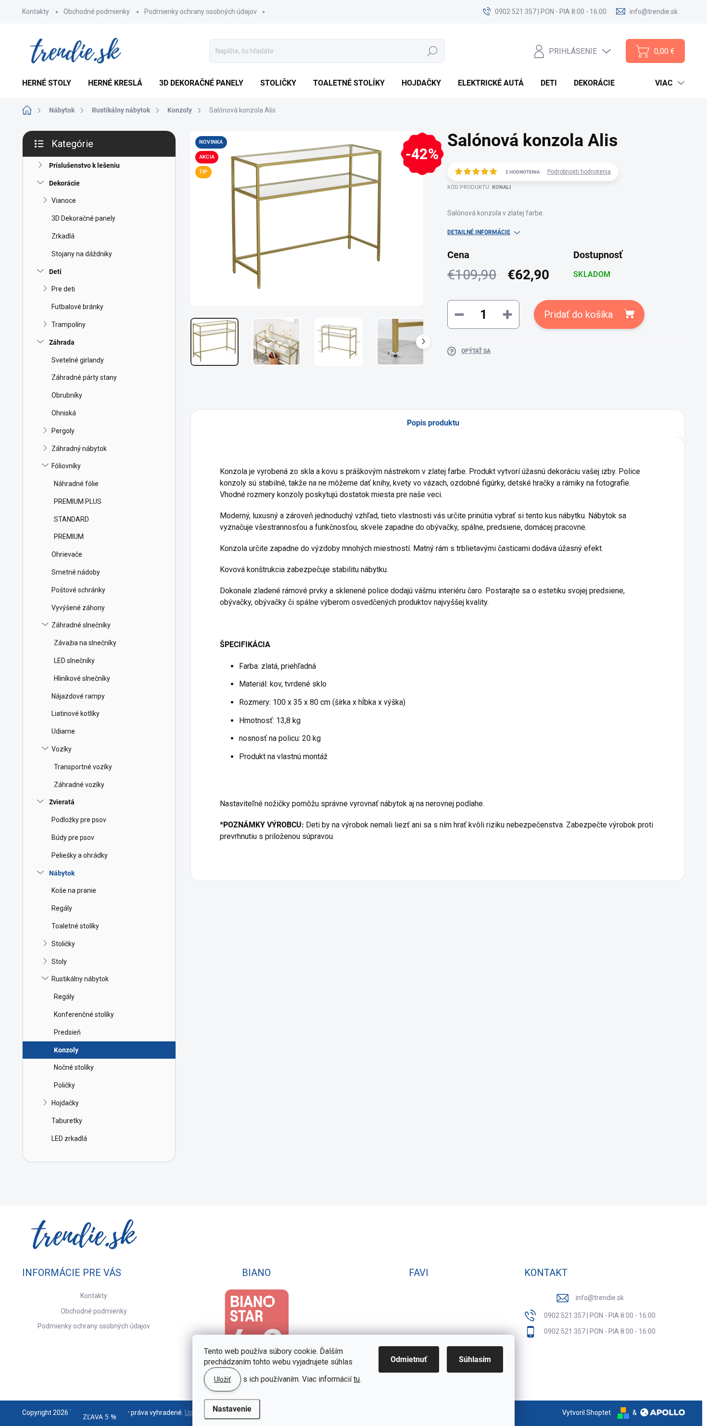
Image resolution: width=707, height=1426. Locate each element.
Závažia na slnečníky (85, 643)
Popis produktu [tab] (433, 422)
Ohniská (63, 413)
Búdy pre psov (72, 837)
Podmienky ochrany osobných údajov (200, 11)
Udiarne (63, 731)
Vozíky (61, 749)
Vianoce (63, 200)
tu (357, 1379)
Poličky (64, 1085)
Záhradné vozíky (79, 784)
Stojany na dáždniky (81, 254)
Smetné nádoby (75, 572)
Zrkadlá (63, 236)
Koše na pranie (73, 890)
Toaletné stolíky (75, 926)
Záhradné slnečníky (81, 625)
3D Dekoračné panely (83, 218)
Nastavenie (232, 1408)
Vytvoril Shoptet (586, 1412)
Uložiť (222, 1379)
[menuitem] (50, 83)
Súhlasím (475, 1359)
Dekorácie (64, 183)
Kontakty (35, 11)
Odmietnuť (409, 1359)
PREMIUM (69, 536)
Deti (55, 271)
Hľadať (432, 51)
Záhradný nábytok (79, 448)
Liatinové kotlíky (75, 713)
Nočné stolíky (74, 1067)
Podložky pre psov (78, 820)
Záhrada (62, 342)
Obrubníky (66, 395)
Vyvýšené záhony (78, 608)
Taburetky (66, 1121)
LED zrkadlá (69, 1138)
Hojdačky (65, 1103)
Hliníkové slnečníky (82, 678)
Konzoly (66, 1050)
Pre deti (63, 289)
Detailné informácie (478, 232)
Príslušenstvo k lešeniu (84, 165)
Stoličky (63, 944)
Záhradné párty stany (84, 377)
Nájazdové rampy (78, 696)
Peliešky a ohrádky (79, 855)
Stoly (59, 961)
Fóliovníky (66, 466)
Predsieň (67, 1032)
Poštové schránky (78, 590)
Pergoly (63, 431)
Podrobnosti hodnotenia (579, 171)
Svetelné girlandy (77, 360)
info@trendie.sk (600, 1297)
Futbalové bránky (77, 307)
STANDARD (71, 519)
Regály (61, 908)
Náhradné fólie (76, 484)
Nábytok (62, 873)
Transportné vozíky (83, 767)
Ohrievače (66, 554)
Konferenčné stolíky (84, 1014)
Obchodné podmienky (96, 11)
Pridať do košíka (578, 314)
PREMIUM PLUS (77, 501)
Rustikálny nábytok (80, 979)
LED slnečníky (74, 660)
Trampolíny (68, 324)
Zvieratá (62, 802)
